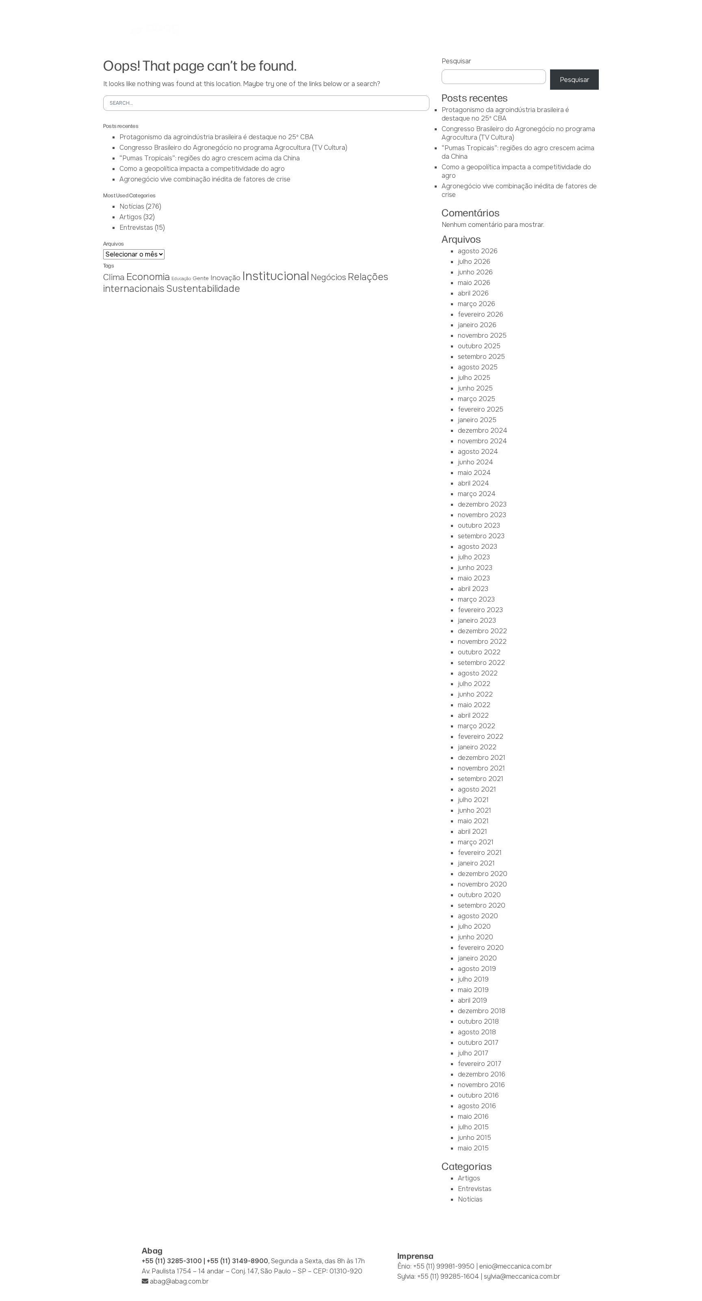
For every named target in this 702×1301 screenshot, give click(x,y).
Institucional (275, 276)
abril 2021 (472, 831)
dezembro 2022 (482, 631)
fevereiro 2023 (480, 610)
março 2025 (476, 399)
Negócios (328, 277)
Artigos (130, 217)
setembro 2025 (481, 356)
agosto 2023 (477, 546)
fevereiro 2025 (480, 409)
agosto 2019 (477, 968)
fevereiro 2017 (479, 1063)
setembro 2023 (481, 536)
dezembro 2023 (482, 504)
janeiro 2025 (477, 420)
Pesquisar (456, 61)
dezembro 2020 (482, 873)
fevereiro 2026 (480, 314)
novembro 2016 (481, 1085)
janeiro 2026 (477, 325)
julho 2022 (474, 684)
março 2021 (476, 842)
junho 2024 (475, 462)
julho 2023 (474, 557)
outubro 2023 (479, 525)
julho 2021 (473, 800)
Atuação (353, 28)
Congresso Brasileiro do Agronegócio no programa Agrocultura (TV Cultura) (233, 147)
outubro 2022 (479, 652)
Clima (114, 277)
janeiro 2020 (477, 958)
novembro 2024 (482, 441)
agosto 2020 (478, 916)
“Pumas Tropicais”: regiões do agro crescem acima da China (209, 158)
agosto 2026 (478, 251)
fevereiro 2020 (481, 947)
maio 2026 (474, 282)
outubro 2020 (479, 895)
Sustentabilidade (203, 289)
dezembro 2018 (481, 1011)
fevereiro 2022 (480, 736)
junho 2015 (474, 1137)
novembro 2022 (482, 641)
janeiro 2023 (477, 620)
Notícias (485, 28)
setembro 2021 (480, 779)
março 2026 (476, 304)
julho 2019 (473, 979)
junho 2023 (475, 567)
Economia (148, 277)
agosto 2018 (477, 1032)
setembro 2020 (481, 905)
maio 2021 (473, 821)
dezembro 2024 (482, 430)
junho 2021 (474, 810)
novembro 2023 (482, 515)
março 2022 (476, 726)
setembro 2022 (481, 662)
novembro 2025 (482, 335)
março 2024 (477, 494)
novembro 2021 (481, 768)
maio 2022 (474, 705)
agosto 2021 (477, 789)
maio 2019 (473, 990)
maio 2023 (474, 578)
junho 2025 (475, 388)
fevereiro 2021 (480, 852)
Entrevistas (136, 227)
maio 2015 (473, 1148)
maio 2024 (474, 472)
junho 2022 (475, 694)
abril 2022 (473, 715)
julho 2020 (474, 926)
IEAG (319, 28)
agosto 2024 (478, 451)
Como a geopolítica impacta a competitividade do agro (202, 168)
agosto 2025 (478, 367)
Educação (181, 278)
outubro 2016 (478, 1095)
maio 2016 (473, 1116)
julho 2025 (474, 377)
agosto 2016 (477, 1106)
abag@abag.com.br (179, 1281)
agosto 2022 (478, 673)
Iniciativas (396, 28)
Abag (242, 28)
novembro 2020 (482, 884)
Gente (201, 278)
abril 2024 (473, 483)
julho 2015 (473, 1127)
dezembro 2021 (481, 757)
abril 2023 (473, 589)
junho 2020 (475, 937)
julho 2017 (473, 1053)
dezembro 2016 (481, 1074)
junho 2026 (475, 272)
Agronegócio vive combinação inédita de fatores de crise (204, 179)
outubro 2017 (478, 1042)
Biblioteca (442, 28)
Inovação (225, 277)
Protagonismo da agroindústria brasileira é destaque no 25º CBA (216, 137)
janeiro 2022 (477, 747)
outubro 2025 (479, 346)
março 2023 (476, 599)
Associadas (281, 28)
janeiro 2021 (476, 863)
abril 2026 (473, 293)
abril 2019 (472, 1000)
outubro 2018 (478, 1021)
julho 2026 (474, 261)
